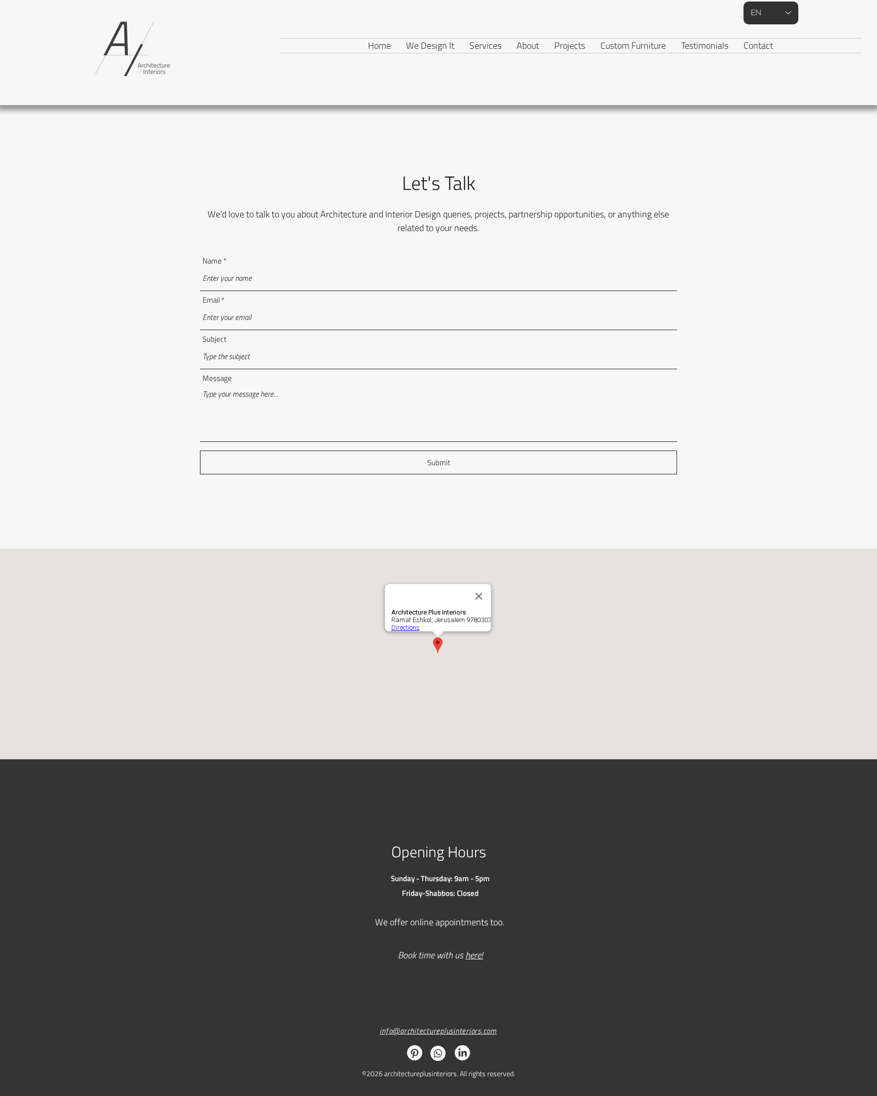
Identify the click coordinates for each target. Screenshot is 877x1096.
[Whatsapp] (438, 1053)
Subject (214, 339)
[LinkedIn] (462, 1052)
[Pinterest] (414, 1052)
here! (474, 955)
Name (212, 261)
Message (217, 378)
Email (211, 300)
